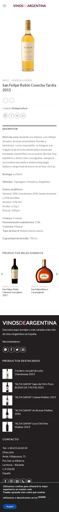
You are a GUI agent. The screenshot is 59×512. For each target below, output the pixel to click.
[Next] (56, 280)
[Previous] (2, 280)
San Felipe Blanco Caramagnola (39, 291)
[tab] (29, 129)
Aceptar (9, 506)
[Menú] (4, 6)
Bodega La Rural (22, 80)
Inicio (5, 80)
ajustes (42, 496)
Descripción (10, 129)
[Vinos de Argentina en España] (29, 5)
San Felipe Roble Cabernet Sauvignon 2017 (12, 292)
